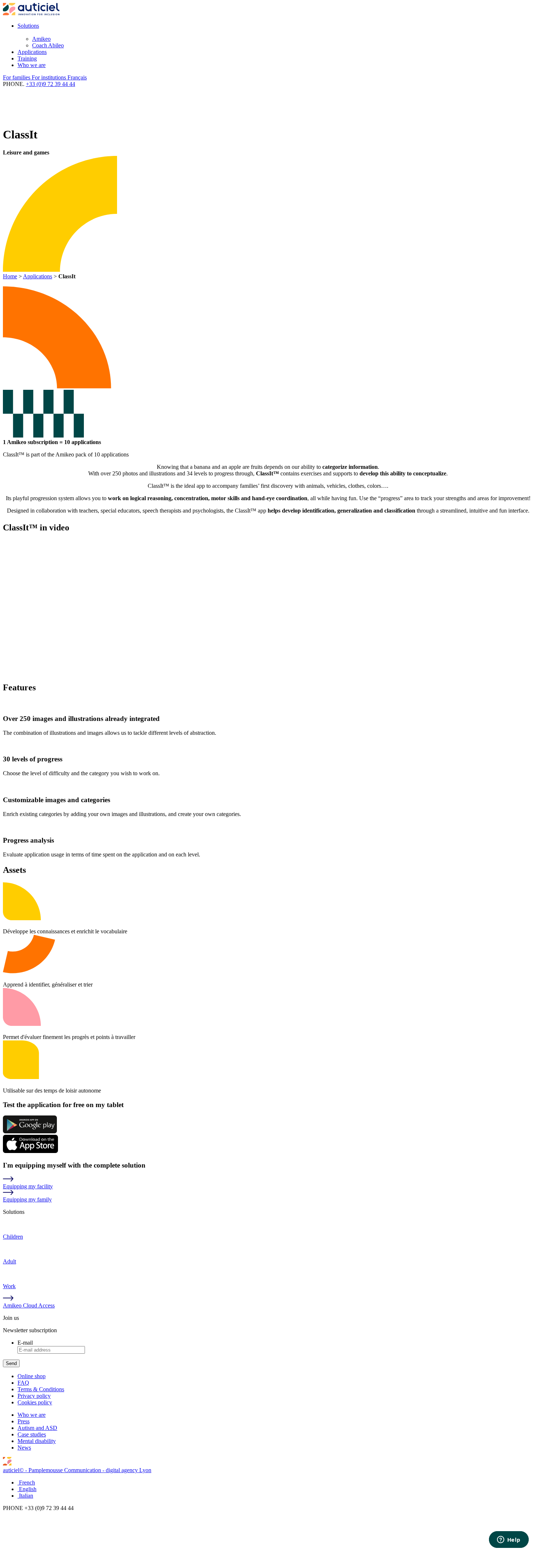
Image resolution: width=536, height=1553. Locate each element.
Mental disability (37, 1441)
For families (17, 77)
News (24, 1447)
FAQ (23, 1383)
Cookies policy (35, 1402)
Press (24, 1421)
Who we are (32, 65)
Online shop (32, 1376)
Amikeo (41, 39)
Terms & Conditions (41, 1389)
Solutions (28, 26)
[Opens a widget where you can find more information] (509, 1540)
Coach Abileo (48, 45)
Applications (32, 52)
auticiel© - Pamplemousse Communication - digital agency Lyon (77, 1470)
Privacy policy (34, 1396)
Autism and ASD (37, 1428)
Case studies (32, 1434)
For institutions (49, 77)
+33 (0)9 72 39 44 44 (50, 84)
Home (10, 276)
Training (27, 58)
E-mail (25, 1343)
